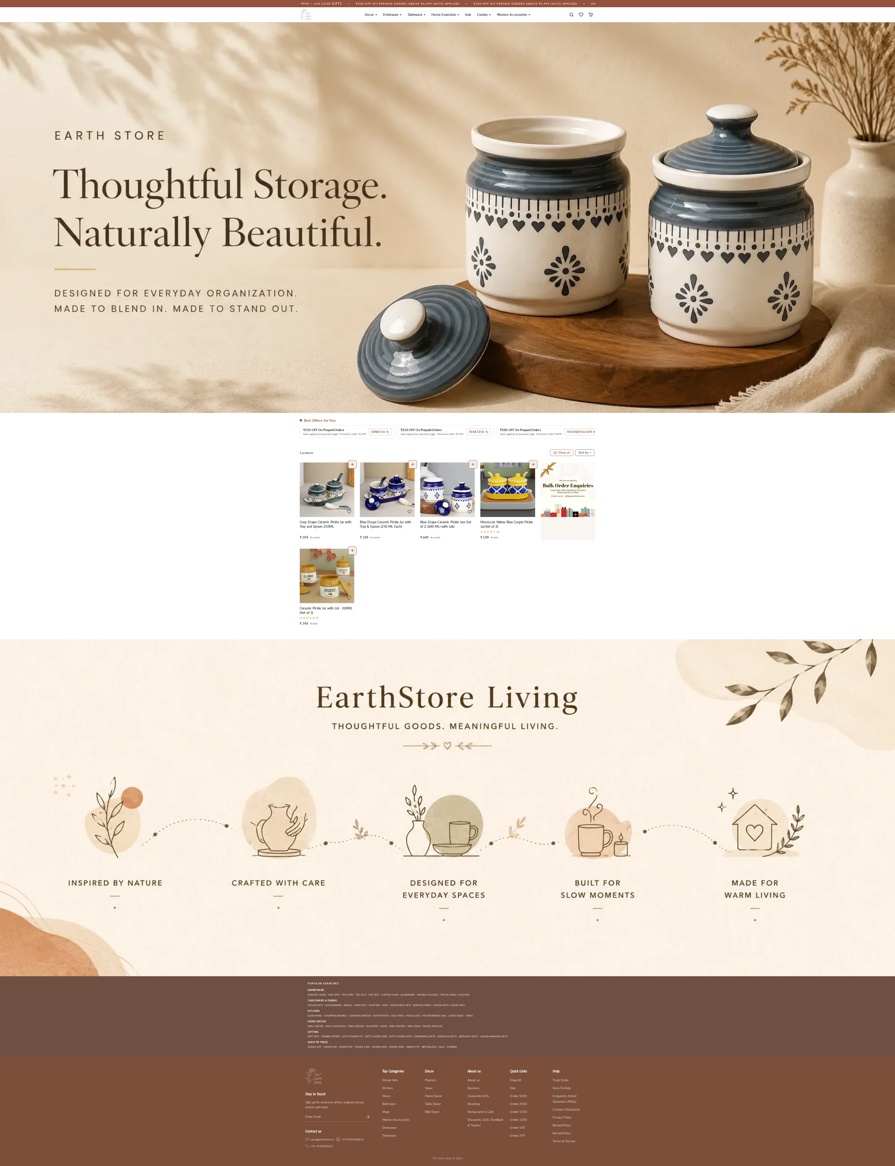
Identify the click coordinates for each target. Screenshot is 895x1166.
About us (474, 1080)
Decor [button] (370, 15)
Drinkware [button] (391, 15)
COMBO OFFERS (330, 1036)
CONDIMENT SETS (400, 1005)
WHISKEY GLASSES (427, 994)
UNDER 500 (330, 1046)
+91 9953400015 (352, 1139)
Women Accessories (396, 1120)
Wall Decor (432, 1112)
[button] (571, 15)
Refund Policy (562, 1125)
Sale (468, 15)
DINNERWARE (333, 1005)
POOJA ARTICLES (432, 1026)
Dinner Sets (390, 1080)
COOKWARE (315, 1015)
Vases (429, 1088)
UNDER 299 (314, 1046)
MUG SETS (334, 994)
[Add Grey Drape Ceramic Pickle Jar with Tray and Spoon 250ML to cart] (352, 464)
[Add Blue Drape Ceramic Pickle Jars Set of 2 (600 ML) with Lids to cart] (473, 464)
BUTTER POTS (381, 1015)
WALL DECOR (315, 1026)
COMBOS (452, 1046)
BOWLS (348, 1005)
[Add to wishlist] (349, 512)
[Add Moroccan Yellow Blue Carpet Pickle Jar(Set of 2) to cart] (533, 464)
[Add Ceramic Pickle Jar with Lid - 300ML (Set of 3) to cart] (352, 550)
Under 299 (517, 1135)
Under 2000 (518, 1104)
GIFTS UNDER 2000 (400, 1036)
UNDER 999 (345, 1046)
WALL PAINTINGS (335, 1026)
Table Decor (433, 1104)
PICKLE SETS (413, 1015)
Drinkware (389, 1127)
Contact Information (566, 1109)
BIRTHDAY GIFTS (468, 1036)
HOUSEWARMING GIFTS (494, 1036)
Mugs (386, 1112)
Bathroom (389, 1104)
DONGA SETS (440, 1005)
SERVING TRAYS (422, 1005)
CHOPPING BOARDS (335, 1015)
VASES (383, 1026)
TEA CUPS (347, 994)
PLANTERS (372, 1026)
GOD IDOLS (414, 1026)
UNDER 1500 (362, 1046)
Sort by (583, 452)
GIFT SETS (313, 1036)
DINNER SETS (315, 1005)
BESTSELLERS (429, 1046)
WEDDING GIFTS (447, 1036)
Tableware (389, 1135)
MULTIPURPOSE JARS (434, 1015)
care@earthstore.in (322, 1139)
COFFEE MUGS (390, 994)
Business (473, 1088)
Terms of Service (564, 1141)
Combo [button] (483, 15)
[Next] (349, 489)
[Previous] (304, 489)
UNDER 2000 (379, 1046)
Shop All (515, 1080)
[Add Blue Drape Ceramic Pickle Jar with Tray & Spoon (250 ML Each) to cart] (413, 464)
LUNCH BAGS (456, 1015)
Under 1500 (518, 1112)
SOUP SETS (360, 1005)
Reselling (474, 1104)
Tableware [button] (415, 15)
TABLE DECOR (356, 1026)
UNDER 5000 (396, 1046)
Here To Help (562, 1088)
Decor (386, 1096)
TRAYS (469, 1015)
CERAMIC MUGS (317, 994)
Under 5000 (518, 1096)
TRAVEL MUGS (448, 994)
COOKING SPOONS (360, 1015)
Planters (430, 1080)
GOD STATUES (397, 1026)
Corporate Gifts (478, 1096)
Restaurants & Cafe (481, 1112)
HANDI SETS (458, 1005)
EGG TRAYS (397, 1015)
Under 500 (517, 1127)
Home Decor (433, 1096)
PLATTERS (374, 1005)
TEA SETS (361, 994)
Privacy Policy (562, 1117)
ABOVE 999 (413, 1046)
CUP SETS (373, 994)
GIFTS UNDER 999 (352, 1036)
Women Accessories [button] (512, 15)
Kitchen (387, 1088)
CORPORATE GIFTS (424, 1036)
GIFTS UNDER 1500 (376, 1036)
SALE (441, 1046)
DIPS (385, 1005)
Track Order (561, 1080)
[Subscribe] (368, 1117)
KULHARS (464, 994)
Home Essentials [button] (444, 15)
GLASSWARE (407, 994)
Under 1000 (518, 1120)
